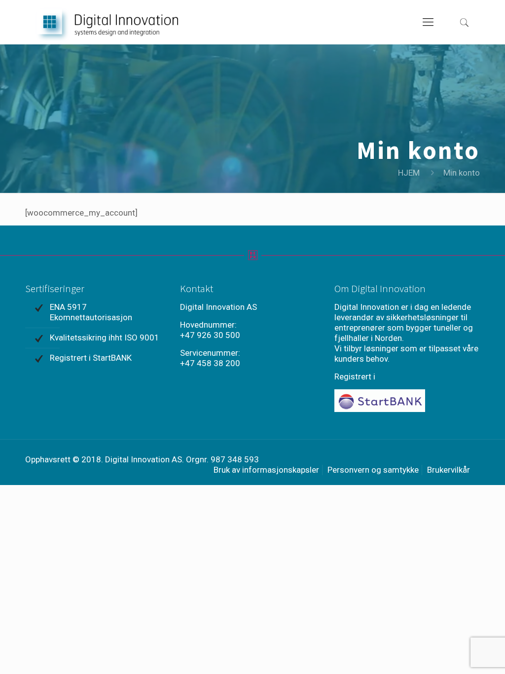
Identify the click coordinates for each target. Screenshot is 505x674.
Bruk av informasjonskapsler (266, 470)
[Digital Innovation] (106, 22)
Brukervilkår (448, 470)
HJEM (409, 173)
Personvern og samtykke (373, 470)
